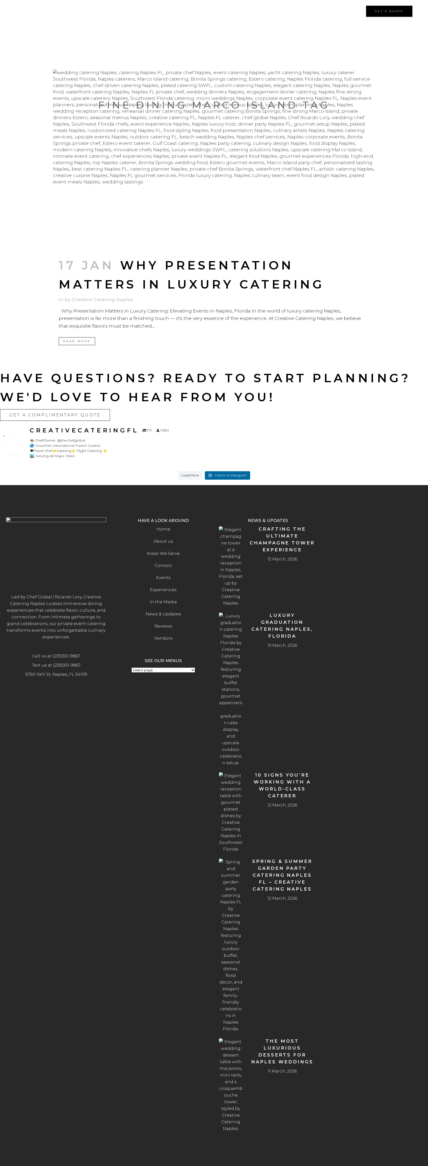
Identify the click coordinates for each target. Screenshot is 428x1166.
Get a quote (389, 11)
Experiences (163, 589)
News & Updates (163, 613)
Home (163, 529)
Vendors (163, 638)
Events (163, 577)
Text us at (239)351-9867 (56, 665)
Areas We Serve (163, 553)
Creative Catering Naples (102, 299)
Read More (77, 341)
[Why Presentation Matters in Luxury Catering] (214, 159)
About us (163, 541)
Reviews (163, 626)
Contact (163, 565)
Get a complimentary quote (55, 415)
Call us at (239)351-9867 (56, 655)
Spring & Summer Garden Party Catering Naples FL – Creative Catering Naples (282, 875)
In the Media (163, 601)
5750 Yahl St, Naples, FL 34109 (56, 674)
